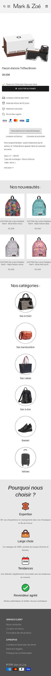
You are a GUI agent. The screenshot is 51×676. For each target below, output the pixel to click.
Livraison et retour (15, 628)
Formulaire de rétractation (18, 632)
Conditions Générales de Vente (21, 644)
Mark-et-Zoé (20, 664)
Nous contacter (13, 624)
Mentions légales (14, 648)
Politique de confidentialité (19, 653)
